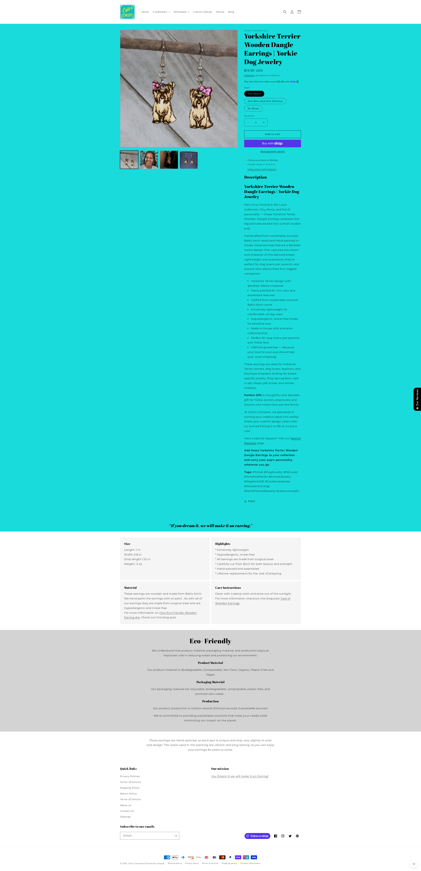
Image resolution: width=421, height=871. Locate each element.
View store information (262, 169)
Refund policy (175, 863)
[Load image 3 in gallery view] (149, 160)
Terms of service (210, 863)
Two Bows (254, 93)
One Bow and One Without (265, 101)
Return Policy (128, 793)
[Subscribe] (175, 836)
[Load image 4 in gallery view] (169, 160)
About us (125, 805)
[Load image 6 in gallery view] (189, 160)
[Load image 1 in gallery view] (129, 160)
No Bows (253, 108)
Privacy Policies (130, 776)
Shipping (249, 75)
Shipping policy (229, 863)
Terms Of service (130, 782)
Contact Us (127, 811)
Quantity (249, 115)
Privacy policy (192, 863)
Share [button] (251, 501)
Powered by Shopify (155, 863)
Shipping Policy (130, 787)
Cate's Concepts (136, 863)
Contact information (250, 863)
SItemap (125, 816)
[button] (161, 11)
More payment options (272, 151)
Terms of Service (130, 799)
